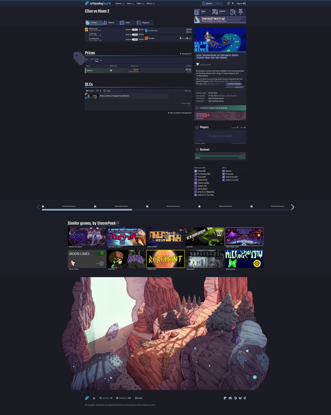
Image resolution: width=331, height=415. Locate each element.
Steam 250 (202, 186)
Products (229, 174)
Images (91, 91)
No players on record (220, 136)
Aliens (207, 58)
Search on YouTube (206, 195)
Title (97, 91)
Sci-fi (212, 58)
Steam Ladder (203, 183)
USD (125, 398)
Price (187, 91)
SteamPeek (202, 180)
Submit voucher (232, 180)
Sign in (239, 3)
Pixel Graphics (226, 55)
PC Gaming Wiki (204, 174)
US (107, 398)
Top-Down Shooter (209, 55)
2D (218, 55)
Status (140, 398)
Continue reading (234, 84)
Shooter (235, 55)
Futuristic (223, 58)
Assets (228, 171)
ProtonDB (202, 177)
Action (199, 55)
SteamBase (202, 189)
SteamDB (202, 171)
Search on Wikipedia (206, 192)
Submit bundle (232, 177)
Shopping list (187, 54)
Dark (217, 58)
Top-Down (200, 58)
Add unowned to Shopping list (180, 113)
